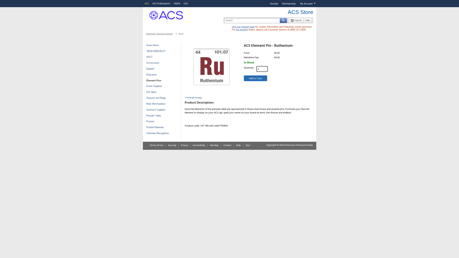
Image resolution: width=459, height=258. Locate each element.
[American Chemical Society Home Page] (163, 14)
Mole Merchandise (155, 103)
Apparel (150, 68)
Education (151, 74)
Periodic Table (153, 115)
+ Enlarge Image (193, 97)
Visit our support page (243, 26)
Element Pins (153, 80)
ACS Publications (161, 3)
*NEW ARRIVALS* (155, 51)
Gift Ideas (151, 92)
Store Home (152, 45)
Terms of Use (156, 145)
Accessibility (199, 145)
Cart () (298, 20)
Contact (227, 145)
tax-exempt (242, 29)
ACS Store (300, 12)
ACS (147, 3)
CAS (186, 3)
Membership (289, 3)
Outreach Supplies (155, 109)
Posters (150, 121)
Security (172, 145)
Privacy (184, 145)
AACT (149, 57)
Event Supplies (154, 86)
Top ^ (248, 145)
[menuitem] (274, 3)
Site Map (214, 145)
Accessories (152, 62)
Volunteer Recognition (157, 133)
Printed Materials (155, 127)
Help (308, 20)
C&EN (177, 3)
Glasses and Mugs (156, 98)
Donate (274, 3)
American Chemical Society (159, 34)
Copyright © (272, 145)
